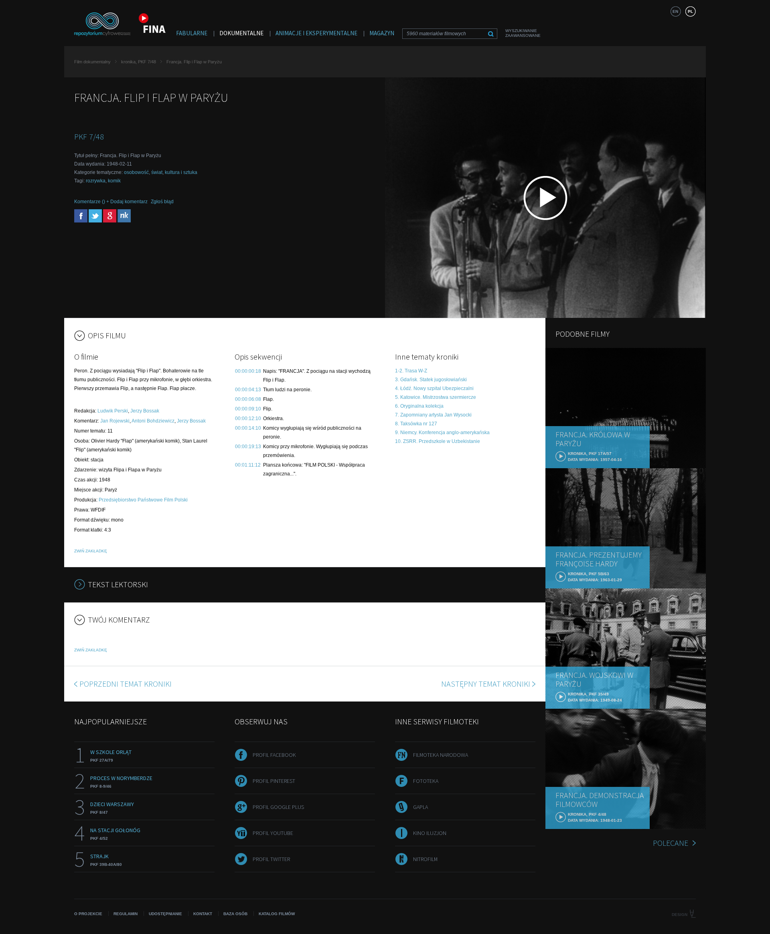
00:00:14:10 (248, 428)
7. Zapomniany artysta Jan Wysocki (433, 415)
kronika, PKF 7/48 (138, 61)
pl (690, 11)
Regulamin (125, 914)
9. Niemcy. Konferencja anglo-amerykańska (442, 432)
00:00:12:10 (248, 418)
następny (485, 684)
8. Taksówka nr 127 (416, 424)
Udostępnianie (165, 914)
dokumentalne (241, 33)
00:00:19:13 (248, 446)
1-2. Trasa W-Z (411, 371)
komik (114, 181)
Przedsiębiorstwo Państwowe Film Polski (143, 500)
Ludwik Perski (112, 411)
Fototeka (425, 780)
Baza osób (235, 914)
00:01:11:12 (248, 465)
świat (156, 172)
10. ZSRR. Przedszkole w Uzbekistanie (437, 441)
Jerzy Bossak (144, 411)
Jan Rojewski (115, 421)
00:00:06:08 (248, 399)
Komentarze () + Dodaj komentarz (111, 201)
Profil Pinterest (274, 780)
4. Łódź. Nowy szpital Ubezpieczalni (434, 388)
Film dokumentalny (92, 61)
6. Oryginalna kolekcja (419, 406)
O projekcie (88, 914)
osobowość (136, 172)
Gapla (420, 807)
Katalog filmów (277, 914)
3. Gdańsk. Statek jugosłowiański (431, 379)
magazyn (381, 33)
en (675, 11)
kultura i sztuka (181, 172)
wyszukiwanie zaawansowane (523, 33)
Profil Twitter (271, 859)
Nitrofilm (425, 859)
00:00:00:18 (248, 371)
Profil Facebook (274, 754)
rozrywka (95, 181)
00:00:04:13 (248, 389)
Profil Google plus (278, 807)
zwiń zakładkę (90, 551)
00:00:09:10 (248, 409)
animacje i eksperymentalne (316, 33)
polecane (670, 843)
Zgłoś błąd (162, 201)
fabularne (191, 33)
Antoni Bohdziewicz (153, 421)
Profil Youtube (273, 833)
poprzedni (125, 684)
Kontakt (202, 914)
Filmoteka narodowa (440, 754)
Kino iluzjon (429, 833)
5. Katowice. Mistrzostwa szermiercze (435, 397)
